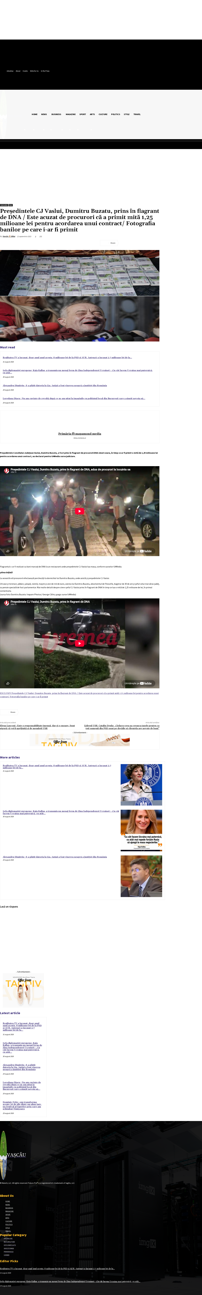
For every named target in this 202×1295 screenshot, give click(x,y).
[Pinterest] (145, 243)
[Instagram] (6, 1188)
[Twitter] (135, 243)
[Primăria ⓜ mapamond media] (79, 422)
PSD (10, 205)
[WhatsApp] (154, 243)
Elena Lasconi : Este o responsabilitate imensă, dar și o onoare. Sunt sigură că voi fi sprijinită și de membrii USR (37, 727)
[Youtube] (21, 1188)
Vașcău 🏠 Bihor (9, 236)
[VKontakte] (16, 1188)
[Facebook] (125, 243)
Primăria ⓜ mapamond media (79, 433)
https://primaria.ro (80, 438)
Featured (4, 205)
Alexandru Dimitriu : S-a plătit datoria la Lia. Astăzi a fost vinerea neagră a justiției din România (55, 385)
